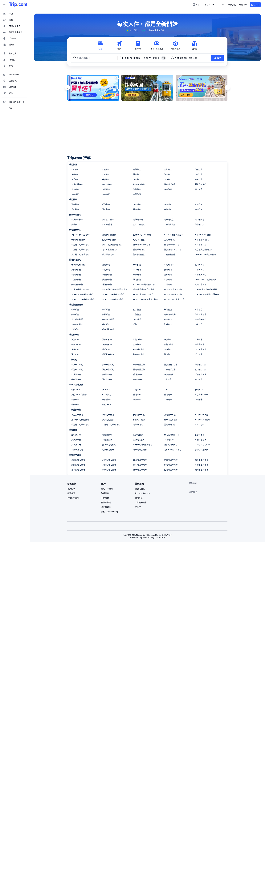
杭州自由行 (76, 274)
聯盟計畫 (139, 498)
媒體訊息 (105, 493)
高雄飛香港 (199, 219)
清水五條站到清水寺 (172, 449)
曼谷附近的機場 (201, 460)
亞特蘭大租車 (200, 349)
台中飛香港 (107, 224)
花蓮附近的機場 (170, 469)
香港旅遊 (106, 269)
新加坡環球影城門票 (172, 249)
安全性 (138, 507)
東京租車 (168, 339)
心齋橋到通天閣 (201, 449)
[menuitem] (15, 14)
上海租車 (198, 339)
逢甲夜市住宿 (139, 184)
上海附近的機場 (78, 460)
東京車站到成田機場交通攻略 (114, 289)
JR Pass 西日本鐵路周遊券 (82, 294)
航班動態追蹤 (108, 329)
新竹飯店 (75, 179)
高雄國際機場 (170, 314)
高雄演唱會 (107, 374)
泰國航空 (168, 319)
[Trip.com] (18, 4)
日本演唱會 (138, 379)
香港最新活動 (77, 369)
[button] (4, 4)
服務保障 (71, 493)
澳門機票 (106, 209)
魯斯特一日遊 (108, 414)
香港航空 (198, 324)
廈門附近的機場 (78, 465)
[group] (132, 30)
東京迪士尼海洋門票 (80, 254)
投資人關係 (140, 489)
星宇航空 (137, 309)
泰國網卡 (75, 404)
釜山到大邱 (76, 435)
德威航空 (168, 324)
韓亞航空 (106, 324)
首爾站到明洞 (77, 449)
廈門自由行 (199, 264)
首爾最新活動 (139, 369)
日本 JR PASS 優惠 (203, 234)
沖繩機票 (75, 204)
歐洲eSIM (137, 399)
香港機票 (106, 204)
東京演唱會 (169, 374)
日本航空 (198, 309)
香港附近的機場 (201, 465)
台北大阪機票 (139, 224)
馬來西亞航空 (77, 324)
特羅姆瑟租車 (139, 354)
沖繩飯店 (137, 189)
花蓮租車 (75, 349)
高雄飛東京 (169, 219)
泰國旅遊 (137, 264)
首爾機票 (137, 209)
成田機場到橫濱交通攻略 (143, 289)
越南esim (75, 399)
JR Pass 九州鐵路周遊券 (143, 294)
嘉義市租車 (169, 344)
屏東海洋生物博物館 (141, 244)
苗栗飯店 (168, 174)
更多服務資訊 (73, 498)
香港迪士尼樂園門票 (80, 244)
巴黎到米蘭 (199, 435)
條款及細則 (106, 502)
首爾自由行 (199, 269)
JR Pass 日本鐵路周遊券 (174, 289)
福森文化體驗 (139, 419)
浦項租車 (75, 354)
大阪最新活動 (170, 369)
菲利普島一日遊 (201, 414)
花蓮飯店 (198, 169)
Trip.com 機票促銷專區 (81, 234)
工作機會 (105, 498)
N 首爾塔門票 (200, 244)
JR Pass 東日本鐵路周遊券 (206, 289)
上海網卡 (168, 399)
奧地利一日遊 (170, 414)
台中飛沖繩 (199, 224)
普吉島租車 (199, 344)
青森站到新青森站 (202, 444)
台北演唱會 (76, 374)
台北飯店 (168, 169)
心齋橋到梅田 (108, 449)
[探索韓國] (147, 88)
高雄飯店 (137, 169)
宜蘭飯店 (75, 174)
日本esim (106, 389)
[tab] (100, 45)
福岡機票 (198, 209)
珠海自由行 (107, 284)
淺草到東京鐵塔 (140, 449)
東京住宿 (168, 189)
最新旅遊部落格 (78, 264)
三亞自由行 (138, 269)
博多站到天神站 (170, 444)
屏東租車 (168, 349)
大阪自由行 (76, 269)
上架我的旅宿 (141, 502)
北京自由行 (169, 279)
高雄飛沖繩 (138, 219)
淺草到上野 (76, 444)
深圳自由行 (169, 284)
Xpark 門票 (199, 424)
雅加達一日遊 (139, 414)
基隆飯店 (106, 179)
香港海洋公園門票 (171, 244)
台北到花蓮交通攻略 (80, 289)
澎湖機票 (137, 204)
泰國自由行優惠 (78, 239)
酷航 (135, 324)
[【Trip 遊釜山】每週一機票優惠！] (201, 88)
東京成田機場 (77, 319)
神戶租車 (106, 349)
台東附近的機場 (109, 469)
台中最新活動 (200, 364)
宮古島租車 (107, 344)
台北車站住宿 (77, 184)
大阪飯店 (106, 189)
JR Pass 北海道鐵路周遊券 (113, 294)
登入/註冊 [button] (255, 4)
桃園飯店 (137, 174)
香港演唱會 (138, 374)
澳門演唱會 (107, 379)
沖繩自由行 (169, 264)
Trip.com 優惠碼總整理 (173, 234)
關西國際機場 (108, 319)
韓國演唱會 (76, 379)
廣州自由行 (169, 269)
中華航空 (75, 309)
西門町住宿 (107, 184)
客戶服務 (71, 489)
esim (166, 389)
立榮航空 (75, 329)
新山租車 (168, 354)
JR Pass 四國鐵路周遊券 (174, 294)
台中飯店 (75, 169)
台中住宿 (75, 194)
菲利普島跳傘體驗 (202, 419)
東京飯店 (75, 189)
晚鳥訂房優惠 (139, 239)
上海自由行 (76, 279)
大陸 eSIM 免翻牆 (79, 394)
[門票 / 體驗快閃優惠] (93, 88)
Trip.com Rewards (142, 493)
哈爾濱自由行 (200, 274)
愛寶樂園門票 (139, 249)
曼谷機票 (168, 209)
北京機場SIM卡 (201, 394)
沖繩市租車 (138, 339)
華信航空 (168, 309)
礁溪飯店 (198, 174)
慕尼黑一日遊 (77, 414)
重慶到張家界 (200, 439)
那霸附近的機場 (170, 460)
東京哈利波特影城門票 (112, 244)
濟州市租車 (107, 339)
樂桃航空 (106, 314)
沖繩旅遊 (106, 264)
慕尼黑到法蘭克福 (171, 435)
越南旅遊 (137, 279)
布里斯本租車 (139, 349)
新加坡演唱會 (200, 374)
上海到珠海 (169, 439)
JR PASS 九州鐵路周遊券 (113, 299)
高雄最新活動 (108, 364)
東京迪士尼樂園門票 (203, 249)
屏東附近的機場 (140, 469)
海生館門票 (138, 424)
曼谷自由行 (169, 274)
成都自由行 (107, 279)
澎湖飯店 (137, 179)
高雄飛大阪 (76, 224)
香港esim (137, 394)
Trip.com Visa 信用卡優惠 (205, 254)
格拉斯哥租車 (108, 354)
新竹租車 (198, 354)
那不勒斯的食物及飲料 (81, 419)
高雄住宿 (198, 189)
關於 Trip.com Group (109, 512)
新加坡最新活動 (170, 364)
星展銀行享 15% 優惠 (142, 234)
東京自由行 (138, 274)
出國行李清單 (200, 284)
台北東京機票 (77, 219)
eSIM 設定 (106, 394)
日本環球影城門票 (202, 239)
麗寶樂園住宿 (200, 184)
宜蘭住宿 (137, 194)
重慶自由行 (107, 274)
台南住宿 (106, 194)
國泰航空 (75, 314)
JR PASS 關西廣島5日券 (174, 299)
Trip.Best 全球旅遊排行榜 (144, 284)
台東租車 (137, 344)
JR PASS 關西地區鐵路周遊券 (145, 299)
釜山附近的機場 (140, 460)
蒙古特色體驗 (108, 419)
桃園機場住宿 (170, 184)
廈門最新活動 (200, 369)
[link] (196, 4)
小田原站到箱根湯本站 (142, 444)
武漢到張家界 (139, 439)
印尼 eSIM (106, 404)
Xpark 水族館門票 (109, 249)
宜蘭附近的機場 (109, 465)
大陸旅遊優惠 (170, 254)
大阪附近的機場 (109, 460)
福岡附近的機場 (170, 465)
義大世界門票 (108, 254)
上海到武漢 (107, 439)
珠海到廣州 (107, 435)
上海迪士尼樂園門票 (80, 249)
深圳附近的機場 (78, 469)
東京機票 (168, 204)
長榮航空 (106, 309)
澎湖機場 (137, 319)
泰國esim (199, 389)
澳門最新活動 (108, 369)
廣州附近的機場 (201, 469)
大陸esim (137, 389)
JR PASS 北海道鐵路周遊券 (83, 299)
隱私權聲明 (106, 507)
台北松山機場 (200, 314)
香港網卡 (168, 394)
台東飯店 (106, 174)
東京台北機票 (108, 219)
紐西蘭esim (107, 399)
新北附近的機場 (140, 465)
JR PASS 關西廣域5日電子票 (207, 294)
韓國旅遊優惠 (139, 254)
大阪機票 (198, 204)
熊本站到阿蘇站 (109, 444)
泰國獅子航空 (200, 319)
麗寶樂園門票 (170, 239)
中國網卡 (198, 399)
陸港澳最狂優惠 (109, 239)
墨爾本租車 (76, 344)
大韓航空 (137, 314)
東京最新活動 (139, 364)
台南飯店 (106, 169)
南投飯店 (198, 179)
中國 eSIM (75, 389)
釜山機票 (75, 209)
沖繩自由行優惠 (109, 234)
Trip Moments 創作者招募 (206, 279)
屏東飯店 (168, 179)
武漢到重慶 (76, 439)
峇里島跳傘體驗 (170, 419)
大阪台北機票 (170, 224)
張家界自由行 (77, 284)
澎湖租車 (75, 339)
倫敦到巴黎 (138, 435)
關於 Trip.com (107, 489)
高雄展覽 (198, 379)
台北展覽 (168, 379)
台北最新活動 (77, 364)
